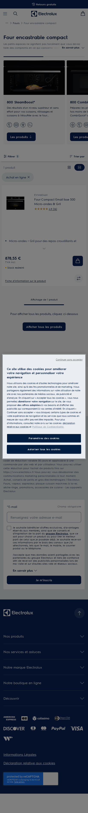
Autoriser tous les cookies (44, 449)
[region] (44, 406)
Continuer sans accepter (69, 359)
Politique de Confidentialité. (48, 426)
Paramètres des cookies (44, 438)
